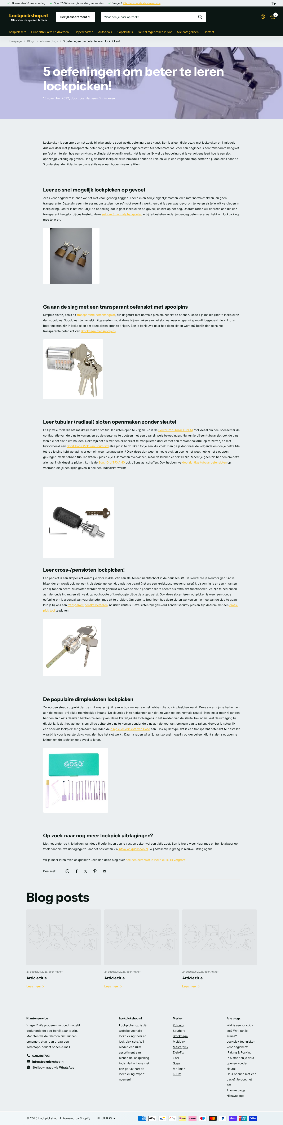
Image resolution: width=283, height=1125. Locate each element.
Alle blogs (233, 1018)
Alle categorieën (188, 32)
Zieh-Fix (178, 1052)
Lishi (176, 1058)
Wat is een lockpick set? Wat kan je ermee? (240, 1030)
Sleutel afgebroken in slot (155, 32)
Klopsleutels (125, 32)
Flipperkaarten (83, 32)
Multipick (179, 1041)
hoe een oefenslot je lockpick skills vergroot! (156, 860)
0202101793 (41, 1055)
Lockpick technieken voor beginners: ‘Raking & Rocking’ (241, 1047)
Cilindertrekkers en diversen (50, 32)
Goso (176, 1063)
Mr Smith (179, 1068)
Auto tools (105, 32)
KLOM (177, 1074)
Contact (209, 32)
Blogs (31, 41)
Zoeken (200, 17)
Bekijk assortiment (74, 17)
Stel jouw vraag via (53, 1067)
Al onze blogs (49, 41)
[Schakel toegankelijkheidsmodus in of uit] (273, 3)
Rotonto (178, 1025)
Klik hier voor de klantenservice (141, 3)
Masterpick (180, 1047)
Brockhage (180, 1036)
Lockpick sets (17, 32)
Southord (179, 1030)
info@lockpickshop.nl (48, 1061)
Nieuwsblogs (235, 1095)
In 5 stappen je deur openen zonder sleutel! (240, 1063)
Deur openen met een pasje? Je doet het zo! (241, 1079)
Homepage (15, 41)
